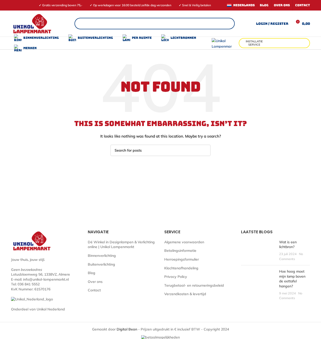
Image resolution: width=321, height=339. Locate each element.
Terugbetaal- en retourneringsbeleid (194, 285)
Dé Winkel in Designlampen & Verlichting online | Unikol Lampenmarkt (121, 244)
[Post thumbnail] (258, 250)
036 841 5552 (29, 284)
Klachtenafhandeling (181, 268)
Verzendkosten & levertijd (185, 294)
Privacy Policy (175, 276)
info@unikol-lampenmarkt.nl (46, 279)
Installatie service (254, 43)
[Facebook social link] (14, 5)
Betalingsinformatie (180, 250)
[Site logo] (32, 23)
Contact (94, 290)
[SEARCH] (205, 150)
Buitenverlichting (101, 264)
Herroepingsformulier (181, 259)
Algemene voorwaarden (184, 242)
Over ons (95, 281)
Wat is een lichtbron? (288, 244)
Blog (91, 273)
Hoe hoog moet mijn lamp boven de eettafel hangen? (292, 278)
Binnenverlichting (102, 255)
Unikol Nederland (51, 309)
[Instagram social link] (20, 5)
